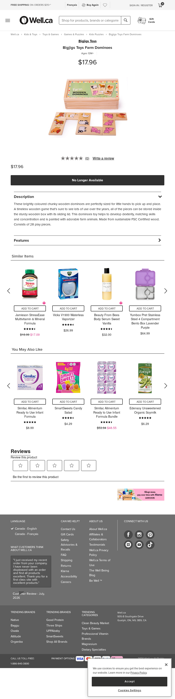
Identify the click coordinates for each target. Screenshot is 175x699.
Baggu (15, 625)
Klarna (65, 571)
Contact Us (68, 529)
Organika (17, 641)
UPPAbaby (53, 631)
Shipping (66, 560)
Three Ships (54, 625)
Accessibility (69, 576)
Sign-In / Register (141, 5)
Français (72, 5)
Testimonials (97, 544)
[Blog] (128, 544)
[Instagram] (139, 534)
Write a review (103, 158)
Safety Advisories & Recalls (69, 545)
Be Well (95, 580)
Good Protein (55, 620)
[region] (130, 677)
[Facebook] (128, 534)
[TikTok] (150, 544)
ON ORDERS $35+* (31, 5)
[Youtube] (139, 544)
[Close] (166, 664)
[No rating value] (73, 158)
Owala (15, 631)
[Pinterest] (150, 534)
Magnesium (89, 644)
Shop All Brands (56, 641)
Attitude (16, 636)
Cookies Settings (129, 690)
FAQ (63, 555)
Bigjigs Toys (88, 41)
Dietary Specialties (94, 649)
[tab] (87, 196)
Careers (66, 582)
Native (15, 620)
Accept (129, 681)
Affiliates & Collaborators (98, 536)
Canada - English (26, 528)
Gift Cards (67, 534)
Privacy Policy (138, 673)
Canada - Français (26, 534)
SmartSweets (54, 636)
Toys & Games (91, 628)
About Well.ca (98, 529)
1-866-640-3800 (20, 664)
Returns (66, 566)
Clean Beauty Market (95, 623)
